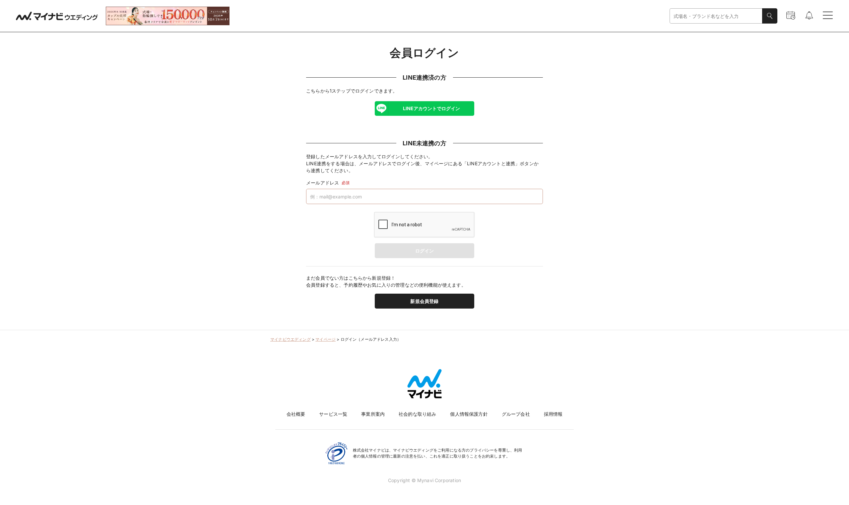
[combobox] (716, 16)
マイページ (325, 339)
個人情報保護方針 (469, 414)
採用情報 (553, 414)
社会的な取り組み (417, 414)
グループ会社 (516, 414)
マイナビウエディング (290, 339)
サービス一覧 (333, 414)
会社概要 (296, 414)
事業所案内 (373, 414)
